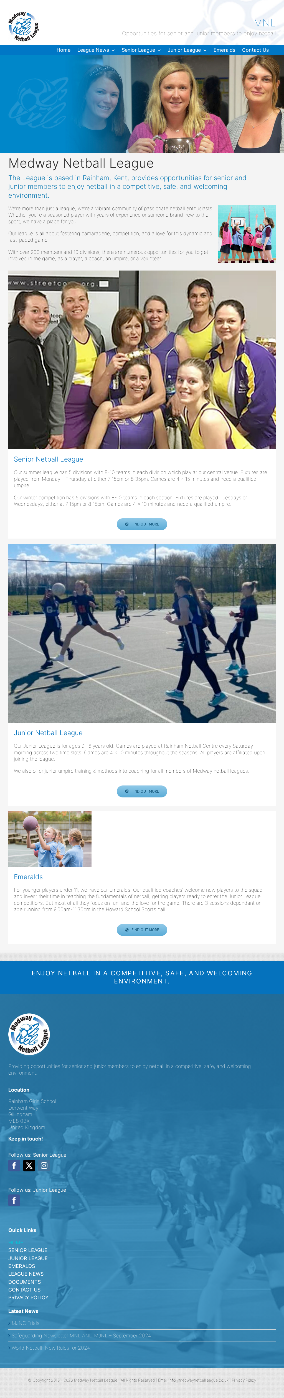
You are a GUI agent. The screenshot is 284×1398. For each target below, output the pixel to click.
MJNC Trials (25, 1323)
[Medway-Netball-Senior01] (142, 360)
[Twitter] (29, 1165)
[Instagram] (44, 1165)
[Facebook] (14, 1165)
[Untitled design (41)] (50, 839)
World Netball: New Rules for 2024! (52, 1348)
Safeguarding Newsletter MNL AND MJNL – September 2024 (81, 1335)
